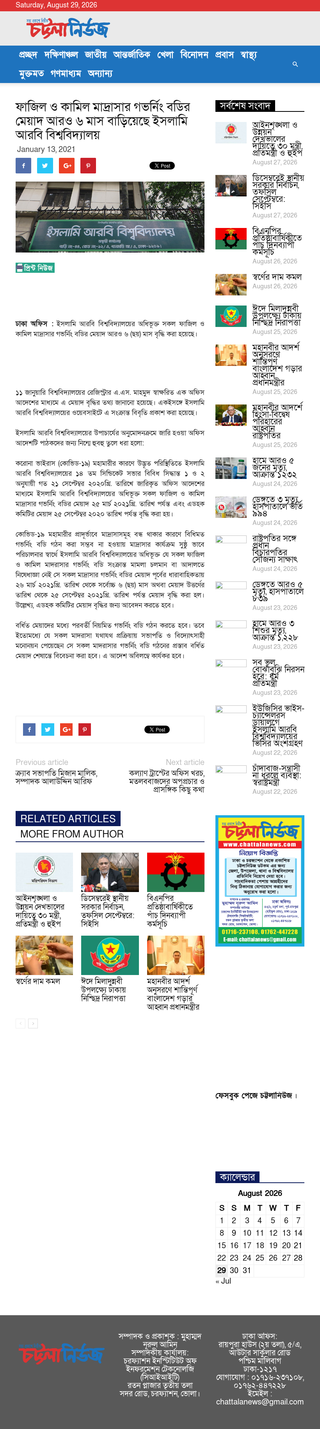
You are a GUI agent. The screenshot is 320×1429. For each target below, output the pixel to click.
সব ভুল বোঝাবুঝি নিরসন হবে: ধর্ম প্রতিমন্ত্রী (278, 673)
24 (247, 1258)
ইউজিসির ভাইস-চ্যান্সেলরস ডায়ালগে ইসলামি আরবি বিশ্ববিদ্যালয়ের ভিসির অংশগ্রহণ (278, 726)
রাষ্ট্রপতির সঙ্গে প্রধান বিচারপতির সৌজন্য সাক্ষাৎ (275, 549)
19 (273, 1246)
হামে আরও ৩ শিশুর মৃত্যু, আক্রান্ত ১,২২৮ (275, 630)
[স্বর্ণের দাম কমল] (44, 955)
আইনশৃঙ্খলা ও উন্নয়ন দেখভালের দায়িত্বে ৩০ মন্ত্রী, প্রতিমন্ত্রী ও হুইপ (40, 911)
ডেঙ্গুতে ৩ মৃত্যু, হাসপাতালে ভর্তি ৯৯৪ (277, 506)
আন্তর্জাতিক (132, 55)
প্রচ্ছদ (28, 55)
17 (247, 1246)
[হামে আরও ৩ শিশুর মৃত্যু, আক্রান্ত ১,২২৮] (231, 631)
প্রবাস (224, 55)
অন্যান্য (100, 73)
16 (234, 1246)
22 (221, 1258)
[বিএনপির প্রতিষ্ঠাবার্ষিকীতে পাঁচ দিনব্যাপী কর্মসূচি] (175, 872)
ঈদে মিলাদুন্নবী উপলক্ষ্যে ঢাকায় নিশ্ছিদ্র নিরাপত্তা (103, 990)
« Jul (223, 1281)
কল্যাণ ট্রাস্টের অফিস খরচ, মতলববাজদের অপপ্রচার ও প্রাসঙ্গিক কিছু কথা (166, 782)
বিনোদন (194, 55)
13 (286, 1233)
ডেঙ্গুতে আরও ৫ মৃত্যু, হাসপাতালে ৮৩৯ (278, 591)
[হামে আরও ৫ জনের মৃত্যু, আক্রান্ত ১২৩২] (231, 468)
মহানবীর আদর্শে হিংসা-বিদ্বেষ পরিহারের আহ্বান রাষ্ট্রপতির (277, 422)
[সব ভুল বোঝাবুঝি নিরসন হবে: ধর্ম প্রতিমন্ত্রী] (231, 670)
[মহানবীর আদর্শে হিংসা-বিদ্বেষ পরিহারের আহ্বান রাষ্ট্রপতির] (231, 415)
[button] (295, 64)
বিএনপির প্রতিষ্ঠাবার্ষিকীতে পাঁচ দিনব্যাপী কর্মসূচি (170, 911)
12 (273, 1233)
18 (260, 1246)
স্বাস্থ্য (249, 55)
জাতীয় (96, 55)
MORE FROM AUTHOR (72, 834)
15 (221, 1246)
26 (273, 1258)
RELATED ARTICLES (68, 819)
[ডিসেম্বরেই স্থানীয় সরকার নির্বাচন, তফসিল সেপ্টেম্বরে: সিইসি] (110, 872)
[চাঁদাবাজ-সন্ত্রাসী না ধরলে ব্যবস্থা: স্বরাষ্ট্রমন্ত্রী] (231, 776)
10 (247, 1233)
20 (286, 1246)
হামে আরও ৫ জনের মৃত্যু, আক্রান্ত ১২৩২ (274, 467)
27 (286, 1258)
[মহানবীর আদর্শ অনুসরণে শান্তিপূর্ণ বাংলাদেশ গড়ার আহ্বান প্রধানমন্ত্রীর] (175, 955)
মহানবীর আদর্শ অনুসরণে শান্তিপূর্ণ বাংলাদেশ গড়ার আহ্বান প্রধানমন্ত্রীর (173, 994)
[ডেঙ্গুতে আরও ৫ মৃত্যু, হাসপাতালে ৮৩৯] (231, 592)
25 (260, 1258)
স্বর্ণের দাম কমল (38, 982)
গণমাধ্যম (66, 73)
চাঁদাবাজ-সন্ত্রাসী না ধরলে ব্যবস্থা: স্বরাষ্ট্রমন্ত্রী (276, 775)
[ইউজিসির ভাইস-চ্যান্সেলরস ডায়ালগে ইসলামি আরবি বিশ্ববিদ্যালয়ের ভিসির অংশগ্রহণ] (231, 716)
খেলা (165, 55)
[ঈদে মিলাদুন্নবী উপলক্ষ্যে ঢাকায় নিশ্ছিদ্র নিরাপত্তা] (110, 955)
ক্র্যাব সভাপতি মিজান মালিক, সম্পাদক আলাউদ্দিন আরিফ (56, 778)
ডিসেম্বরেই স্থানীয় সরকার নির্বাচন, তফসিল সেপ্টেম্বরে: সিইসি (108, 911)
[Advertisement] (158, 298)
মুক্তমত (31, 73)
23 (234, 1258)
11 (260, 1233)
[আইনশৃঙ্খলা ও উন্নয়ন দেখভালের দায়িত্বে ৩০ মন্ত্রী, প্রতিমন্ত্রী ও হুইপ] (44, 872)
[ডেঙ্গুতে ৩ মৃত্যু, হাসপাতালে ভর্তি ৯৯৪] (231, 507)
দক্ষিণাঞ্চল (61, 55)
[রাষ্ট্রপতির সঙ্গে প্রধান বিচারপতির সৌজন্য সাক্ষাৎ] (231, 546)
